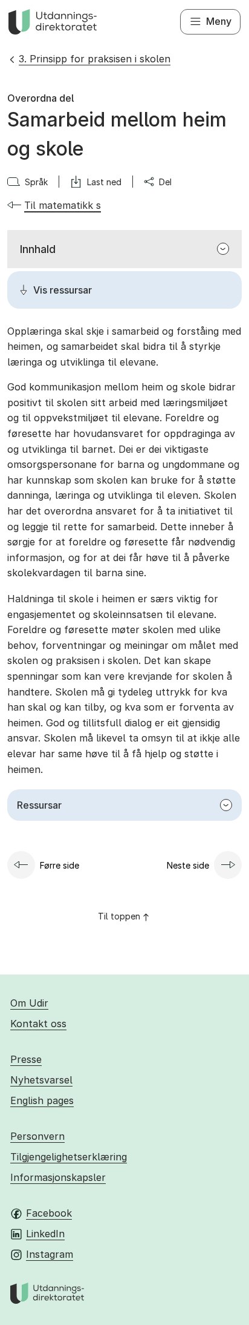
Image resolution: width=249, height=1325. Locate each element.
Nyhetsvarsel (41, 1080)
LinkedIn (45, 1234)
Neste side (188, 865)
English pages (42, 1100)
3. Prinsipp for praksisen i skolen (94, 59)
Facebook (49, 1213)
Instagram (49, 1254)
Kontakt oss (38, 1024)
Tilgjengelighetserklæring (68, 1157)
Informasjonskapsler (58, 1177)
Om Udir (29, 1003)
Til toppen (119, 916)
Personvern (37, 1136)
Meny (218, 21)
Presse (26, 1059)
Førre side (59, 865)
